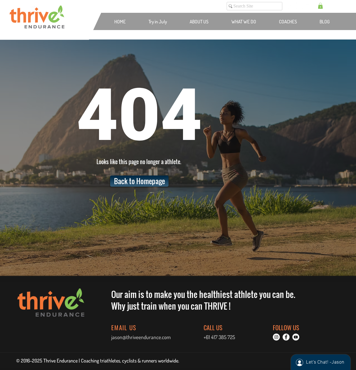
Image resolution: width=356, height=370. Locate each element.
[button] (320, 6)
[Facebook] (291, 6)
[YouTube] (307, 6)
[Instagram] (299, 6)
